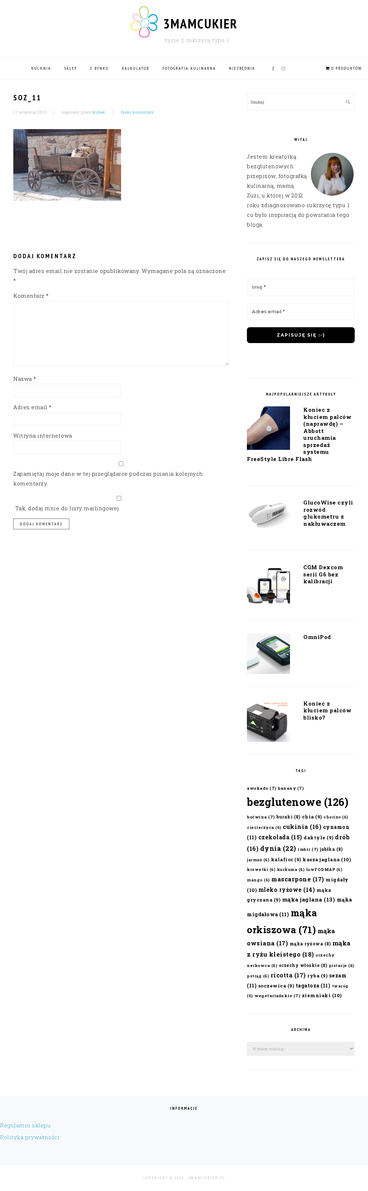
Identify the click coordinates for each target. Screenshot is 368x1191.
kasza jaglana (327, 859)
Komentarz (31, 295)
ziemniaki (322, 995)
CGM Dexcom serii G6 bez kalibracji (323, 574)
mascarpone (297, 879)
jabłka (331, 849)
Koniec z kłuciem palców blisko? (327, 710)
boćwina (261, 817)
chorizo (335, 817)
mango (258, 879)
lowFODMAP (324, 869)
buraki (288, 817)
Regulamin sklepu (25, 1125)
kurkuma (291, 869)
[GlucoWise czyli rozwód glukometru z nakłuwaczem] (268, 516)
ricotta (288, 975)
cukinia (302, 826)
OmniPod (317, 636)
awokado (261, 788)
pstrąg (258, 975)
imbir (308, 849)
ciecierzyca (264, 827)
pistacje (341, 965)
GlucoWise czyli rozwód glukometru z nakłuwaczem (328, 513)
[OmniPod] (268, 655)
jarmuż (258, 859)
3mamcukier (200, 23)
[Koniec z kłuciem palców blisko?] (268, 722)
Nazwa (24, 378)
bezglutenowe (297, 802)
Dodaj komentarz (137, 112)
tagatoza (313, 985)
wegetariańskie (277, 995)
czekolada (280, 837)
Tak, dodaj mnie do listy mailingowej (66, 508)
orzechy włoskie (303, 965)
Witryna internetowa (42, 435)
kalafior (286, 859)
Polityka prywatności (29, 1137)
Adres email (32, 407)
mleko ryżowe (286, 889)
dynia (278, 848)
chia (312, 816)
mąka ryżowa (310, 943)
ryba (317, 975)
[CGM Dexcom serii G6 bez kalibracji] (268, 587)
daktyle (319, 837)
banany (291, 788)
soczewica (276, 985)
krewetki (261, 869)
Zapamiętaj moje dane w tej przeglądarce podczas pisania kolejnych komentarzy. (108, 478)
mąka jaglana (308, 899)
